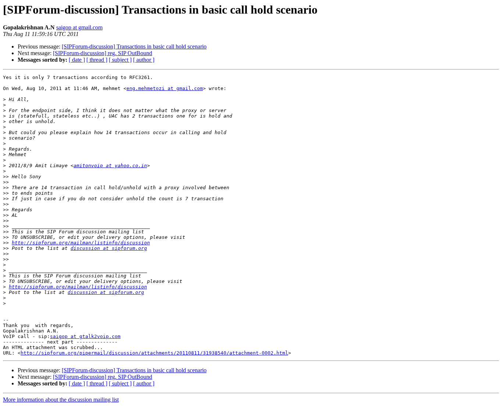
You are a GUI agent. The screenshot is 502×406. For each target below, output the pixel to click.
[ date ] (77, 60)
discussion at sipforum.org (109, 248)
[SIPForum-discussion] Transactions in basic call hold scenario (134, 46)
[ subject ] (120, 60)
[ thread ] (96, 60)
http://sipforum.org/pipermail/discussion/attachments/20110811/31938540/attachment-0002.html (154, 353)
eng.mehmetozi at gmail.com (164, 88)
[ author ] (143, 60)
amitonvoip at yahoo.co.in (110, 165)
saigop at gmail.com (79, 27)
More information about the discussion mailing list (61, 399)
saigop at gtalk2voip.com (85, 336)
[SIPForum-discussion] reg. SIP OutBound (102, 53)
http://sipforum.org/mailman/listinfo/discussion (81, 242)
